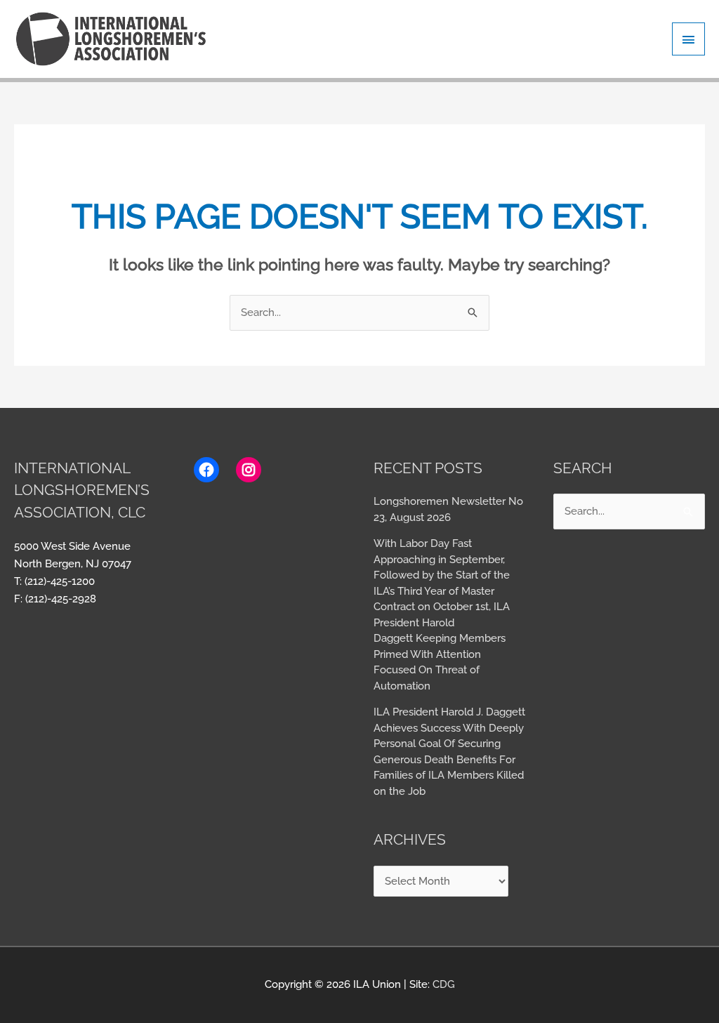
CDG (444, 984)
